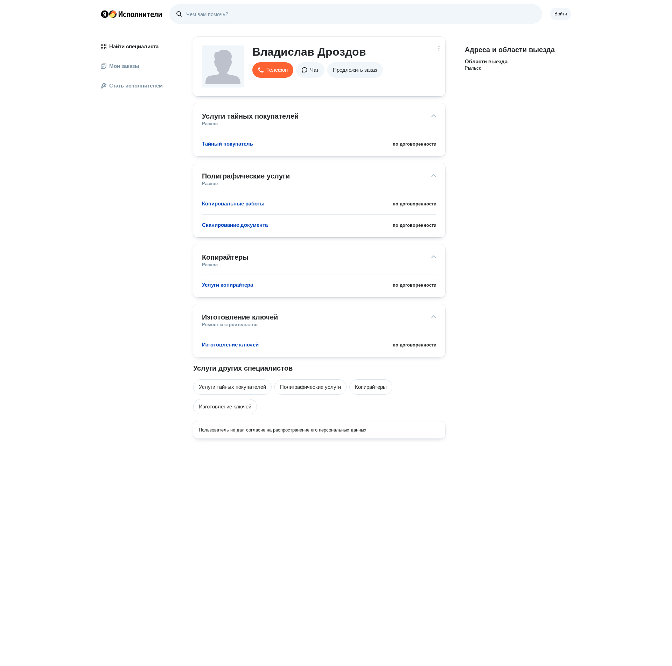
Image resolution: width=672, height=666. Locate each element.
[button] (272, 70)
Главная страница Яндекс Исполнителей (131, 14)
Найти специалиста (134, 46)
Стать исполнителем (136, 86)
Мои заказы (124, 66)
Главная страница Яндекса (104, 14)
